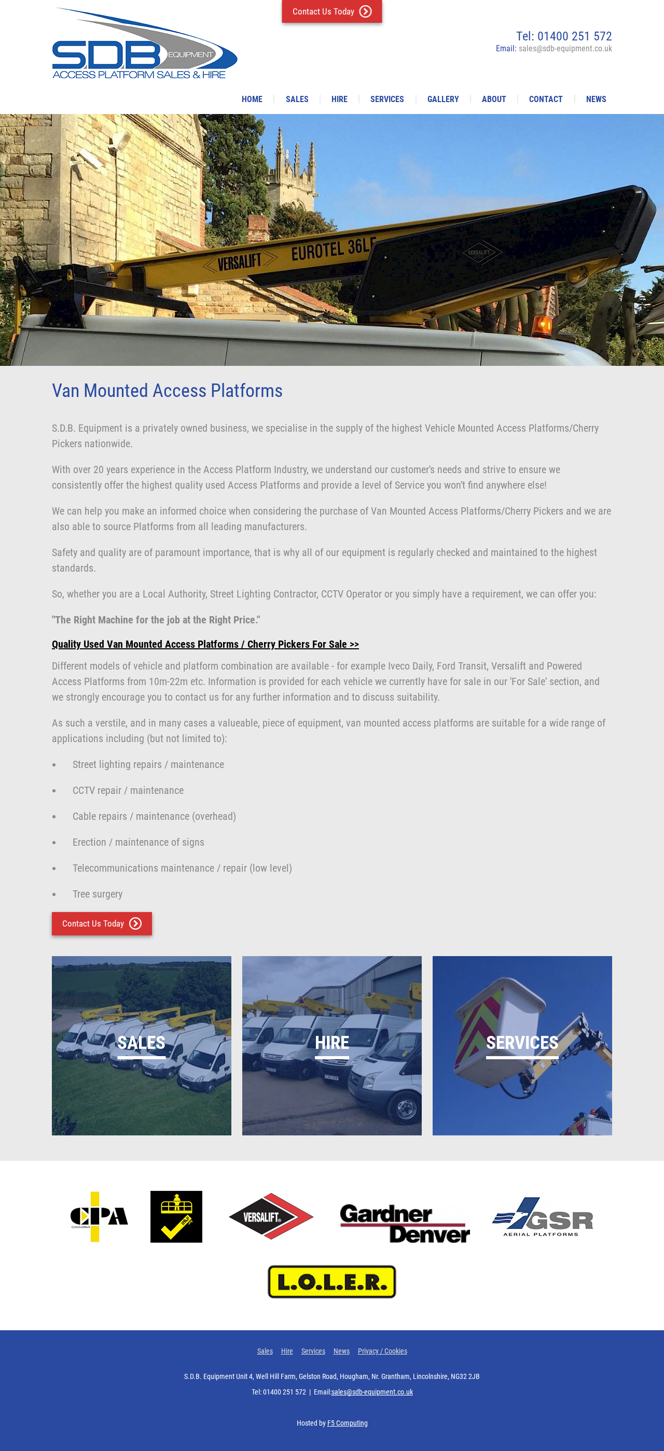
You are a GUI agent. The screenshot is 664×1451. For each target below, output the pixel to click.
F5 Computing (347, 1423)
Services (387, 99)
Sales (297, 99)
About (494, 99)
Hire (339, 99)
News (596, 99)
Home (252, 99)
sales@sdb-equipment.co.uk (372, 1392)
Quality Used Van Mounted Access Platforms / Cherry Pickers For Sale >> (205, 644)
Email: (554, 48)
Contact (546, 99)
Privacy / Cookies (382, 1351)
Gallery (443, 99)
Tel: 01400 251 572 (564, 36)
